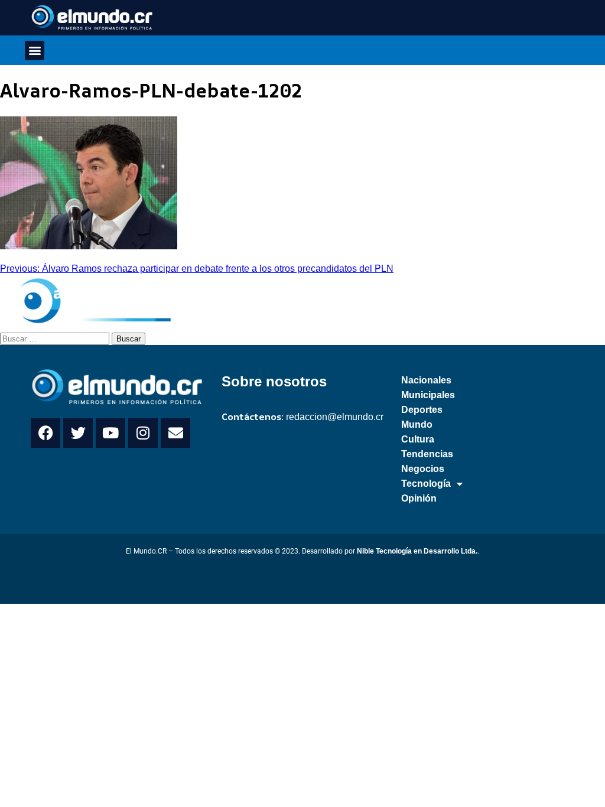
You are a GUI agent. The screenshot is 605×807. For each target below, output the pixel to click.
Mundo (416, 424)
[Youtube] (110, 433)
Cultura (417, 439)
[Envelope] (175, 433)
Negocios (422, 469)
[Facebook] (45, 433)
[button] (34, 50)
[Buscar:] (56, 337)
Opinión (419, 498)
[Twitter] (78, 433)
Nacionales (426, 380)
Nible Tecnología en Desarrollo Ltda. (417, 551)
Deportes (422, 410)
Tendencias (427, 454)
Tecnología (426, 484)
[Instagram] (143, 433)
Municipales (428, 395)
